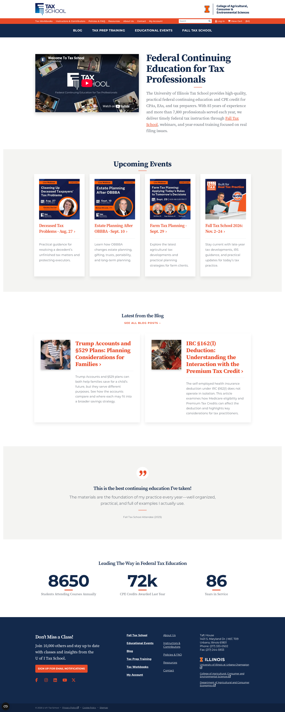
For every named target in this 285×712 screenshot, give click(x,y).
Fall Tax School (197, 30)
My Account (155, 21)
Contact (141, 21)
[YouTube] (65, 680)
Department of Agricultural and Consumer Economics (224, 684)
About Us (128, 21)
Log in (221, 21)
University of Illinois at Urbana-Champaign (224, 666)
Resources (114, 21)
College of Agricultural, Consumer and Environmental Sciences (225, 675)
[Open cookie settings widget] (6, 706)
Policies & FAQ (97, 21)
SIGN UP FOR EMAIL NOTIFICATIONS (61, 668)
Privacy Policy (70, 707)
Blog (77, 30)
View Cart (236, 21)
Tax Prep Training (108, 30)
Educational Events (153, 30)
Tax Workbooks (44, 21)
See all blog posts (141, 323)
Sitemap (104, 707)
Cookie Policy (89, 707)
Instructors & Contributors (70, 21)
